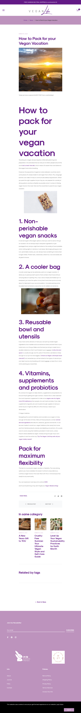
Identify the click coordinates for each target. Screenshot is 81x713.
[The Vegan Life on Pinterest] (11, 637)
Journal (9, 680)
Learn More (59, 704)
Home (25, 20)
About (9, 676)
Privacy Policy (46, 684)
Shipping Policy (47, 680)
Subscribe (70, 630)
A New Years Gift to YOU (24, 538)
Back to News (41, 602)
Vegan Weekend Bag (51, 486)
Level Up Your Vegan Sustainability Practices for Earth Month (57, 542)
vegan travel (23, 495)
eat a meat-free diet (28, 165)
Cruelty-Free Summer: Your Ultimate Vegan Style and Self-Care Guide (39, 546)
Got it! (69, 710)
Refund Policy (46, 676)
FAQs (8, 684)
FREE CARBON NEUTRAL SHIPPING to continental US (40, 2)
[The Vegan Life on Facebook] (7, 637)
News (31, 20)
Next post (48, 504)
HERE (46, 482)
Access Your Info (47, 691)
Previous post (31, 504)
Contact (9, 688)
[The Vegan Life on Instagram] (15, 637)
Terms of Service (47, 688)
